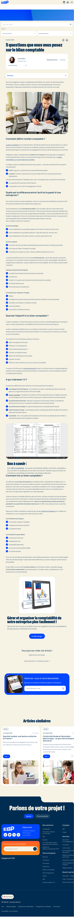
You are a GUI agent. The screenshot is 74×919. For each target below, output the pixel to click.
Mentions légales (11, 906)
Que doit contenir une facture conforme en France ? (19, 737)
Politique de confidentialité (26, 906)
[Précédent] (1, 755)
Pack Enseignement (48, 873)
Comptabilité (46, 829)
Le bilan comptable (12, 145)
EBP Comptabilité (17, 468)
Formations (65, 845)
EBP (63, 829)
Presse (64, 832)
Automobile (46, 863)
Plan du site (56, 906)
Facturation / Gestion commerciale (49, 832)
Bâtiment (45, 857)
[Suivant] (72, 755)
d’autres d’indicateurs (48, 511)
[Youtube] (10, 835)
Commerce (46, 860)
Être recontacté (42, 816)
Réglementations (67, 868)
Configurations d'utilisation (43, 906)
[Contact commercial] (64, 2)
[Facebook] (14, 835)
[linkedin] (67, 40)
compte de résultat (29, 368)
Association (46, 866)
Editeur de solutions (68, 882)
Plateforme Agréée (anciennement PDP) (51, 848)
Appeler (28, 816)
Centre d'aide (66, 848)
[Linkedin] (5, 835)
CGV (2, 906)
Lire (6, 756)
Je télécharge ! (37, 636)
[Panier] (68, 2)
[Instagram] (18, 835)
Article (6, 729)
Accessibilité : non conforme (9, 911)
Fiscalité (45, 840)
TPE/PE (45, 876)
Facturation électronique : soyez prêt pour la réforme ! (50, 843)
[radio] (33, 658)
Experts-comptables (48, 870)
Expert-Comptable (67, 879)
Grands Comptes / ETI (49, 882)
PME (44, 879)
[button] (71, 2)
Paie (44, 836)
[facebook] (63, 40)
